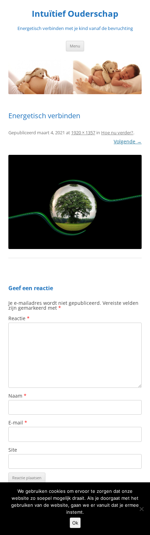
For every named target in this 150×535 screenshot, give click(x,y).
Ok (75, 523)
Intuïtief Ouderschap (75, 13)
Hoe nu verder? (117, 132)
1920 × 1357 (83, 132)
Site (12, 449)
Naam (17, 395)
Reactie (19, 318)
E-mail (17, 422)
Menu (75, 45)
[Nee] (141, 508)
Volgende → (128, 141)
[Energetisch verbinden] (75, 202)
